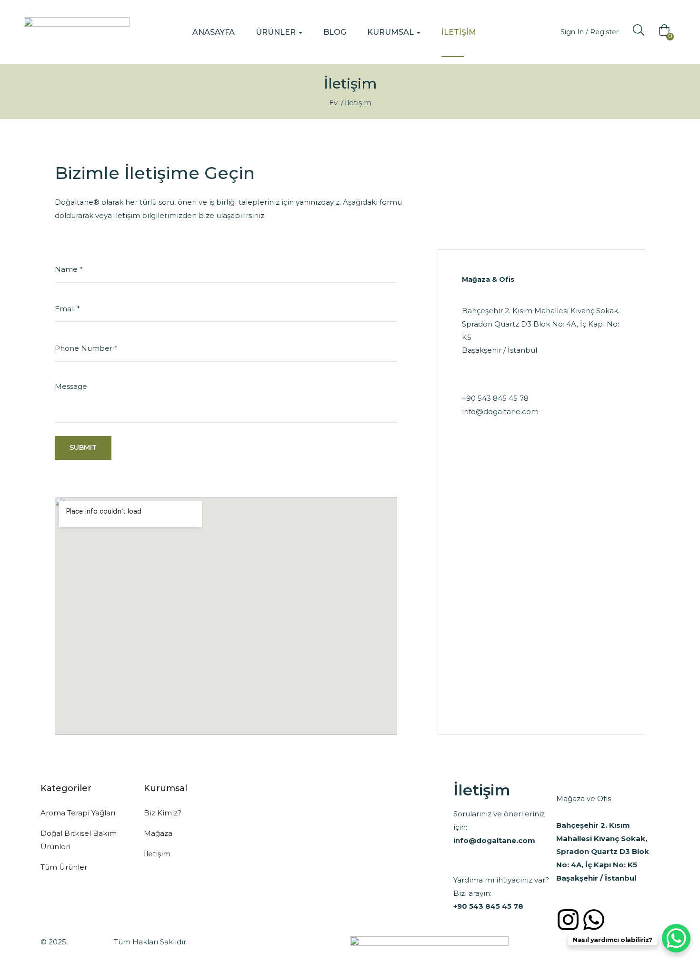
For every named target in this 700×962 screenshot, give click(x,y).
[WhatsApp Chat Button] (676, 938)
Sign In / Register (589, 32)
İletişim (458, 32)
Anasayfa (213, 32)
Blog (334, 32)
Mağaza (158, 833)
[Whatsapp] (594, 920)
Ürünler (277, 32)
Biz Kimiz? (162, 812)
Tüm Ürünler (63, 867)
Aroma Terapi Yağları (77, 812)
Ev (333, 102)
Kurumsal (391, 32)
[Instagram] (568, 920)
